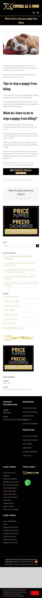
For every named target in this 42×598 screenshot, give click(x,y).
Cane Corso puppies (30, 424)
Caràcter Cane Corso (11, 533)
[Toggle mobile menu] (38, 13)
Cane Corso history (10, 479)
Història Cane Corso (10, 527)
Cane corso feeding (10, 497)
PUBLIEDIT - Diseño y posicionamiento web (21, 564)
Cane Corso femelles (30, 440)
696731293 (7, 383)
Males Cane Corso (11, 314)
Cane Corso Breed (10, 180)
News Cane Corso (11, 319)
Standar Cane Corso (10, 482)
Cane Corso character (11, 485)
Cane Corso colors (10, 494)
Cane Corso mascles (30, 436)
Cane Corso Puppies (25, 180)
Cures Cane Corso (10, 539)
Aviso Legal (21, 562)
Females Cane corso (12, 306)
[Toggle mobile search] (34, 13)
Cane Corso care (9, 491)
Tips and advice (10, 323)
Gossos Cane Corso (10, 543)
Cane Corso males (29, 408)
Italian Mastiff (9, 310)
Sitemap (30, 562)
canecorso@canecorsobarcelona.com (17, 389)
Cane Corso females (30, 412)
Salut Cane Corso (9, 536)
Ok (35, 593)
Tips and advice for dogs (13, 328)
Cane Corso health (10, 488)
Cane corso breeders (11, 509)
